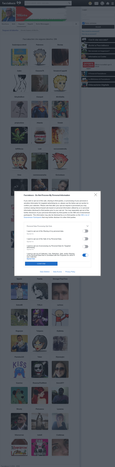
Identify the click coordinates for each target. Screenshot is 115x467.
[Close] (96, 195)
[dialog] (57, 233)
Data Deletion (45, 272)
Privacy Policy (70, 272)
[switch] (85, 231)
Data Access (57, 272)
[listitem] (57, 226)
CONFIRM (41, 264)
